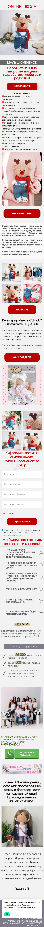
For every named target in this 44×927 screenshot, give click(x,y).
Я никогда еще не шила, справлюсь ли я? (20, 601)
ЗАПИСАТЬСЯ (22, 86)
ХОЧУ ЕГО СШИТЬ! (22, 213)
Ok (7, 914)
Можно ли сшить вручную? (21, 589)
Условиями (29, 533)
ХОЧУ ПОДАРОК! (22, 357)
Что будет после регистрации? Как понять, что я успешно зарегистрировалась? (21, 553)
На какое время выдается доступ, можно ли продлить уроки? (21, 565)
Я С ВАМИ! (22, 309)
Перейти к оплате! (22, 521)
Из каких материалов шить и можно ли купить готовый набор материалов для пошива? (21, 577)
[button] (12, 893)
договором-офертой (12, 535)
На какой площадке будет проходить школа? (21, 612)
